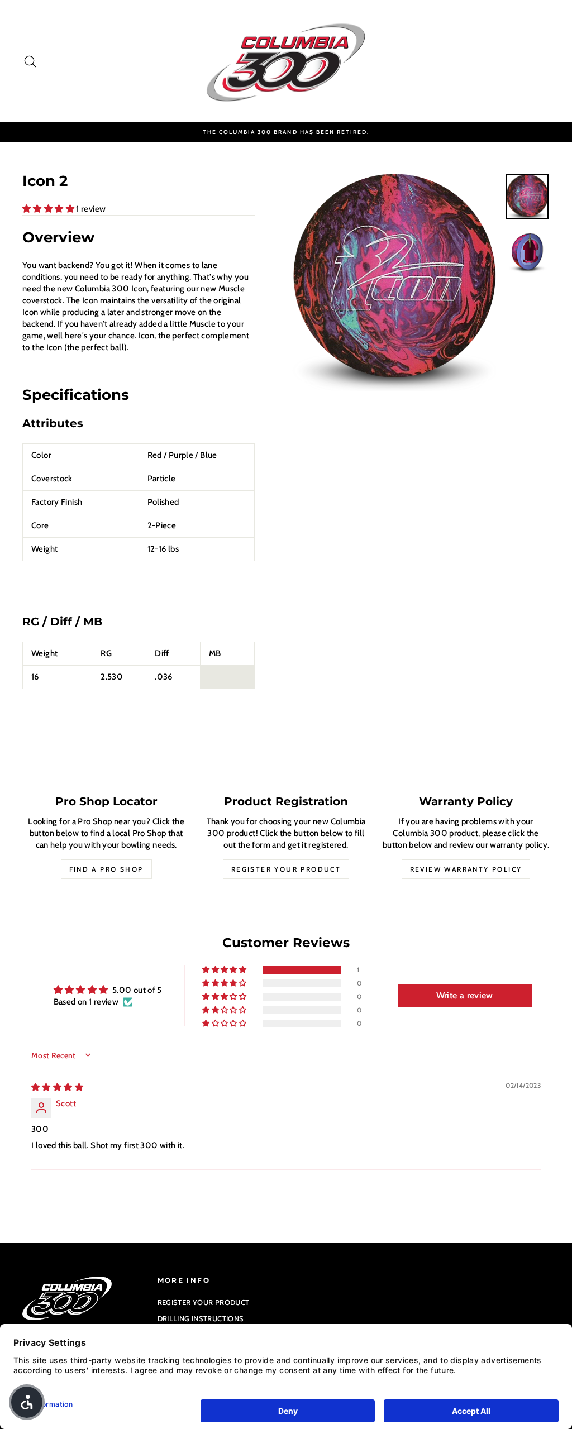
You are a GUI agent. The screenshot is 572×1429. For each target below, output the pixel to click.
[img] (57, 1087)
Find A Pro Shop (106, 869)
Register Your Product (286, 869)
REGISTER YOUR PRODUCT (204, 1302)
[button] (49, 209)
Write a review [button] (464, 995)
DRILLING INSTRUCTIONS (201, 1318)
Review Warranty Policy (466, 869)
